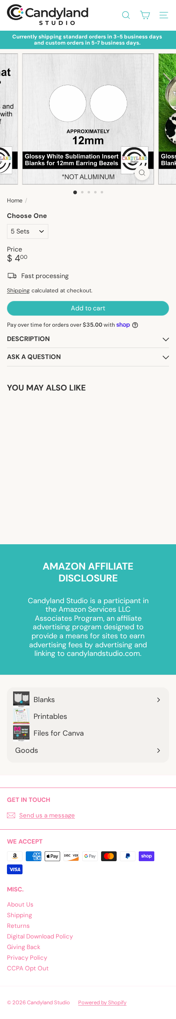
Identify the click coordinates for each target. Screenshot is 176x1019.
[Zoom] (141, 172)
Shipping (18, 290)
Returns (18, 926)
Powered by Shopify (102, 1002)
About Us (20, 904)
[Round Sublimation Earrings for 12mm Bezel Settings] (58, 463)
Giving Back (24, 947)
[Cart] (144, 15)
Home (15, 200)
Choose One (27, 216)
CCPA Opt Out (28, 968)
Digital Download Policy (40, 936)
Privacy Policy (27, 958)
